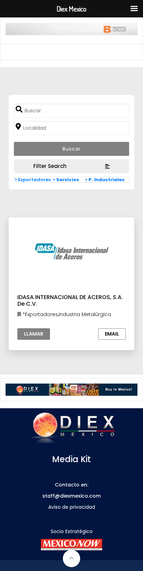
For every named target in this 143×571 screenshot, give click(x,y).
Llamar (33, 333)
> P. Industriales (105, 179)
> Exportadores (33, 179)
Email (112, 333)
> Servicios (66, 179)
